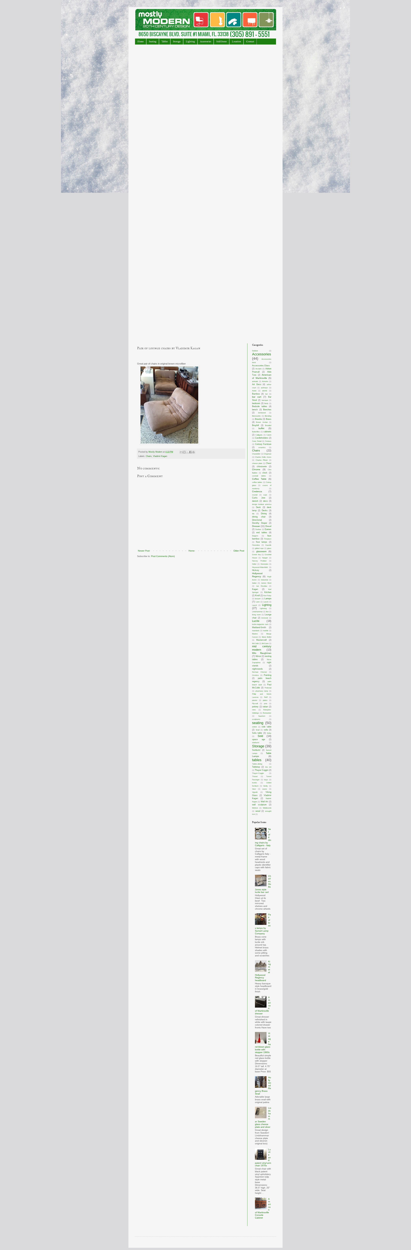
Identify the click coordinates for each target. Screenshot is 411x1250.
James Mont (266, 583)
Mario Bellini (266, 637)
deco (265, 501)
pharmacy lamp (261, 691)
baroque (265, 400)
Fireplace (267, 539)
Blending (268, 416)
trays (266, 780)
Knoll (257, 595)
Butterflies (256, 432)
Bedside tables (259, 406)
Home (140, 41)
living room (256, 615)
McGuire (265, 643)
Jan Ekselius (261, 586)
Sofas (269, 733)
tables (256, 760)
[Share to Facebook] (190, 452)
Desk (258, 507)
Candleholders (261, 438)
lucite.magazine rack (260, 624)
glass (269, 548)
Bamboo (256, 394)
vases (264, 789)
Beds (266, 403)
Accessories (205, 41)
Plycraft (255, 703)
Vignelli (254, 792)
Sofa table (257, 733)
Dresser (256, 526)
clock (264, 473)
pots (265, 703)
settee (254, 727)
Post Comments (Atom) (163, 556)
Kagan (255, 589)
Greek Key (256, 555)
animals (255, 381)
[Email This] (181, 452)
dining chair (259, 517)
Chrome (256, 469)
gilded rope (259, 548)
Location (236, 41)
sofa (266, 730)
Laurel (254, 605)
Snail (257, 730)
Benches (267, 410)
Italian (254, 583)
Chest (268, 463)
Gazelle (268, 545)
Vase (254, 789)
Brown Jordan (262, 422)
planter (254, 700)
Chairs (149, 456)
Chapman (267, 454)
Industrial (264, 580)
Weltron (255, 808)
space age (258, 739)
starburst (255, 742)
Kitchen (267, 592)
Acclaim (258, 369)
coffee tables (257, 482)
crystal (254, 495)
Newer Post (144, 550)
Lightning (263, 608)
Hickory (255, 570)
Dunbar (258, 529)
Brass (268, 419)
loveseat (264, 618)
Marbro (255, 634)
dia (253, 514)
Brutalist (268, 425)
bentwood (262, 413)
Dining (264, 513)
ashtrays (264, 388)
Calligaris (258, 435)
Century (268, 441)
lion (267, 612)
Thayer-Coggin (258, 773)
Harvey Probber (259, 561)
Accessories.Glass (261, 366)
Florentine (256, 545)
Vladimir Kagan (160, 456)
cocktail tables (259, 476)
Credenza (257, 491)
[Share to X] (187, 452)
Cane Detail (256, 441)
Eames (268, 529)
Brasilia (258, 419)
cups (265, 495)
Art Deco (256, 384)
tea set (268, 767)
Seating (152, 41)
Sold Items (221, 41)
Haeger (265, 558)
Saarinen (261, 716)
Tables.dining (257, 764)
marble (265, 631)
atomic (264, 391)
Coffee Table (259, 479)
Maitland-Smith (259, 627)
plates (265, 700)
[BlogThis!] (184, 452)
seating (257, 723)
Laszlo (265, 602)
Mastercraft (261, 640)
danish (255, 501)
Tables (165, 41)
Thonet (255, 776)
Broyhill (255, 425)
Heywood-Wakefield (260, 567)
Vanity (265, 786)
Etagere (255, 536)
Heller (254, 564)
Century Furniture (263, 444)
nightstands (257, 669)
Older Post (238, 550)
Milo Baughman (261, 653)
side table (266, 727)
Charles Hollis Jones (263, 457)
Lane (258, 602)
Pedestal (268, 688)
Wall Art (264, 802)
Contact (250, 41)
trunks (254, 783)
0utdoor (255, 351)
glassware (261, 551)
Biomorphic (256, 416)
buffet (261, 428)
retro (254, 710)
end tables (261, 532)
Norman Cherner (259, 672)
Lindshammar (257, 612)
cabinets (267, 432)
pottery (255, 707)
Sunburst (256, 750)
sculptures (256, 719)
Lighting (190, 41)
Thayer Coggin (261, 770)
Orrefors (255, 675)
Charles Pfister (262, 460)
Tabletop (256, 767)
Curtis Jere (258, 498)
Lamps (267, 598)
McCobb (255, 643)
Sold (260, 736)
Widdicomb (267, 808)
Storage (177, 41)
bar (266, 394)
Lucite (255, 621)
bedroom (256, 403)
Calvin (269, 435)
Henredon (264, 564)
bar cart (256, 397)
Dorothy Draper (259, 523)
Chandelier (256, 454)
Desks (265, 510)
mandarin (255, 631)
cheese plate (257, 463)
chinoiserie (262, 466)
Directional (257, 520)
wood (257, 811)
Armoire (265, 381)
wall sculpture (259, 805)
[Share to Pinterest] (193, 452)
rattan (265, 707)
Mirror (258, 656)
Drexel (268, 526)
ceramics (262, 447)
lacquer (258, 599)
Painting (267, 675)
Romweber (267, 713)
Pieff (265, 697)
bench (255, 410)
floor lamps (261, 542)
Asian (254, 391)
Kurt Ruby (267, 595)
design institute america (261, 504)
